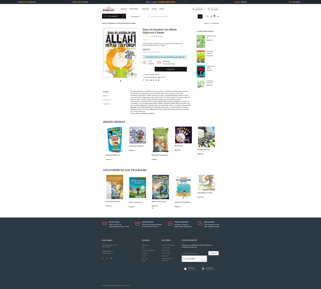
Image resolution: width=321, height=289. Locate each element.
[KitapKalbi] (108, 8)
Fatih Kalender (166, 250)
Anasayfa (124, 9)
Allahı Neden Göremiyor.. (205, 193)
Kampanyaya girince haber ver (154, 77)
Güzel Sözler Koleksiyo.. (136, 146)
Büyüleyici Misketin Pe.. (113, 155)
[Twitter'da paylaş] (153, 80)
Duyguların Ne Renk (203, 149)
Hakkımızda (145, 245)
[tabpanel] (120, 53)
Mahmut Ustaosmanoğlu (168, 245)
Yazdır (158, 80)
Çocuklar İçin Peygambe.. (183, 202)
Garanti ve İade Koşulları (148, 250)
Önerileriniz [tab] (106, 104)
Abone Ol (213, 253)
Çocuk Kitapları (215, 23)
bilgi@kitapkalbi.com (107, 251)
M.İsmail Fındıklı (166, 253)
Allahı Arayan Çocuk (135, 202)
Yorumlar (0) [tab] (107, 100)
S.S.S (143, 248)
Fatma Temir (165, 256)
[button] (211, 16)
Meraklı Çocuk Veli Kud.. (159, 201)
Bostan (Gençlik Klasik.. (113, 201)
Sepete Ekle (171, 69)
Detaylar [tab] (105, 96)
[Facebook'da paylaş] (151, 80)
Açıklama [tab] (106, 91)
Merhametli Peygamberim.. (160, 155)
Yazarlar (154, 9)
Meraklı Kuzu (179, 146)
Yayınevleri (145, 9)
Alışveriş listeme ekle (151, 74)
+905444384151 (106, 253)
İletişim (162, 9)
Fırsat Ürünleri (133, 9)
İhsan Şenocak (166, 248)
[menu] (139, 16)
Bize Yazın (145, 258)
